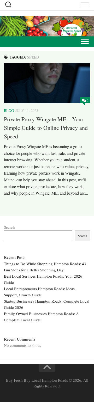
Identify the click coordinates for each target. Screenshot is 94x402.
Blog (9, 110)
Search (9, 227)
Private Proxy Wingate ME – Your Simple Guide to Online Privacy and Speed (46, 127)
